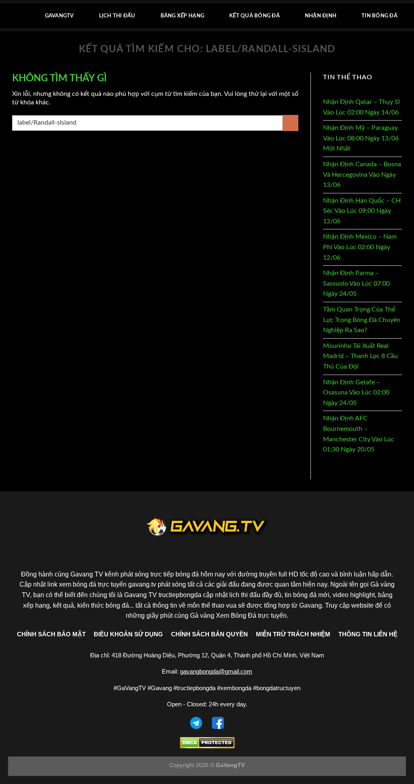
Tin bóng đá (379, 15)
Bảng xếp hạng (182, 15)
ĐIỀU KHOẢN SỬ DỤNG (128, 634)
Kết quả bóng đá (254, 15)
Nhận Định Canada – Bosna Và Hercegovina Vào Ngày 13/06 (362, 174)
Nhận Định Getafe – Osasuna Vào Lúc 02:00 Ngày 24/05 (356, 392)
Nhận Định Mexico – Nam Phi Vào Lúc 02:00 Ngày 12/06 (360, 247)
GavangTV (59, 15)
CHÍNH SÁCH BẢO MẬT (51, 634)
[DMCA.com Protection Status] (207, 742)
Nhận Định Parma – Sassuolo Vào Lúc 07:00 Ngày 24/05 (356, 283)
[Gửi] (290, 123)
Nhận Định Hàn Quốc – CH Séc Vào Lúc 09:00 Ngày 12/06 (362, 211)
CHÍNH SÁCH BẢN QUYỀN (209, 634)
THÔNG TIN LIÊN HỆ (367, 634)
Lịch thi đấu (117, 15)
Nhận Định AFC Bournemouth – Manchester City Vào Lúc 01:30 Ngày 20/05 (358, 434)
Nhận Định (320, 15)
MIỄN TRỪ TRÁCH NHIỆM (293, 634)
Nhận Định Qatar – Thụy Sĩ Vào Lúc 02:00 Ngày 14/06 (361, 107)
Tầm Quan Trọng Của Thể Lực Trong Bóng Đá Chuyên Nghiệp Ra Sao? (361, 319)
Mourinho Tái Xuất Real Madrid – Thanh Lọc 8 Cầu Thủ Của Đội (360, 356)
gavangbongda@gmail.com (216, 671)
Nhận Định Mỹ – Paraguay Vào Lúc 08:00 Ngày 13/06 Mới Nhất (361, 138)
